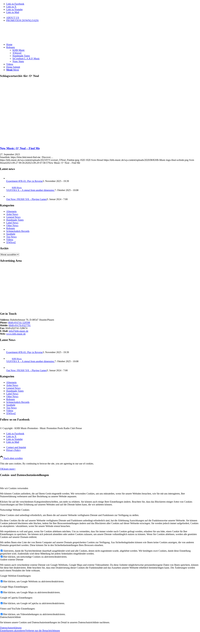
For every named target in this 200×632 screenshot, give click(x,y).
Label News (12, 222)
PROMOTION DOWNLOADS (22, 20)
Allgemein (11, 211)
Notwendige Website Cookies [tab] (14, 510)
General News (13, 217)
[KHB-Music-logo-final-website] (23, 39)
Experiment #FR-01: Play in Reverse (24, 181)
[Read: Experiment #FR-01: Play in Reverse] (9, 178)
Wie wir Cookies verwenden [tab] (14, 488)
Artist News (12, 214)
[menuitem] (103, 17)
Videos (9, 239)
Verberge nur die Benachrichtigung (42, 630)
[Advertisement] (94, 287)
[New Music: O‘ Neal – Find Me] (38, 142)
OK (2, 469)
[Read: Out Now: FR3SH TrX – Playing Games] (9, 196)
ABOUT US (12, 17)
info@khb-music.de (18, 331)
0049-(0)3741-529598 (19, 322)
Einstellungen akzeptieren (12, 630)
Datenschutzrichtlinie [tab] (10, 617)
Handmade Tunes (15, 220)
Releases (10, 228)
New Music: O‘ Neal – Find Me (20, 148)
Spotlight (10, 234)
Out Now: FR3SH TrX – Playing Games (26, 199)
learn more (9, 469)
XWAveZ (11, 242)
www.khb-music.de (16, 333)
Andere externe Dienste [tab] (11, 559)
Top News (11, 236)
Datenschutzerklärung (11, 627)
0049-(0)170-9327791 (20, 325)
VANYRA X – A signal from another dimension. (30, 190)
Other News (12, 225)
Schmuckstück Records (17, 231)
